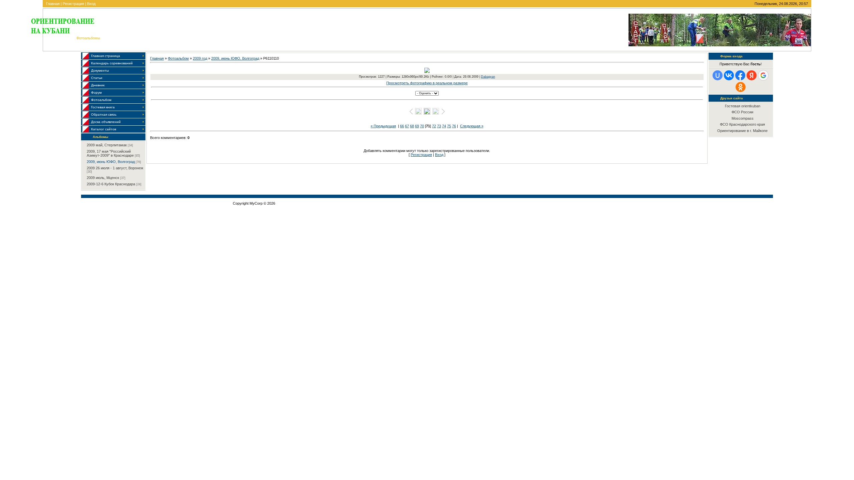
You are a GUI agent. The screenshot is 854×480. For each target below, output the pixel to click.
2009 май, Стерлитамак (107, 145)
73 (439, 126)
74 (444, 126)
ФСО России (742, 112)
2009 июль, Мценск (103, 178)
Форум (96, 92)
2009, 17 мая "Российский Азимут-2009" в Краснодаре (110, 153)
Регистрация (73, 4)
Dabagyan (488, 76)
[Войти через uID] (718, 75)
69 (417, 126)
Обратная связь (103, 114)
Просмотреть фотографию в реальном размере (427, 83)
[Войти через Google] (763, 75)
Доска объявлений (106, 122)
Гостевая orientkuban (742, 106)
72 (434, 126)
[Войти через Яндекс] (752, 75)
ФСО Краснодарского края (742, 124)
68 (412, 126)
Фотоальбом (101, 100)
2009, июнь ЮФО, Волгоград (111, 162)
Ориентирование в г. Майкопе (742, 131)
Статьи (96, 78)
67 (407, 126)
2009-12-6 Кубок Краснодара (111, 184)
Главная (53, 4)
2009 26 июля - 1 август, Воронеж (115, 168)
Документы (100, 70)
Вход (91, 4)
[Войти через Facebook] (740, 75)
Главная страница (105, 56)
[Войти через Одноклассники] (741, 87)
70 (422, 126)
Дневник (97, 85)
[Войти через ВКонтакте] (729, 75)
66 (402, 126)
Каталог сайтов (103, 129)
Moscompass (743, 118)
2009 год (200, 58)
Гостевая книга (103, 107)
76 (454, 126)
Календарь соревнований (112, 63)
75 (449, 126)
